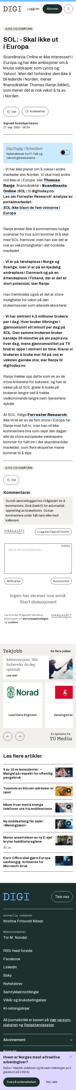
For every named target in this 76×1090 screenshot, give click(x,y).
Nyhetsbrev (12, 984)
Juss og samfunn (18, 28)
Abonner (52, 8)
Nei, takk (51, 1082)
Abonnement (14, 1040)
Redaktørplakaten (39, 1025)
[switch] (65, 152)
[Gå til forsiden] (12, 9)
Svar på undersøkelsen (21, 1082)
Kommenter (37, 111)
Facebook (11, 959)
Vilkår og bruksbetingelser (24, 1000)
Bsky (7, 975)
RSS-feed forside (17, 951)
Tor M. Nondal (15, 938)
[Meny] (68, 8)
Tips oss (62, 897)
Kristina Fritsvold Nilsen (23, 921)
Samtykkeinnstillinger (21, 992)
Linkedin (10, 967)
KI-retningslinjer (16, 1008)
